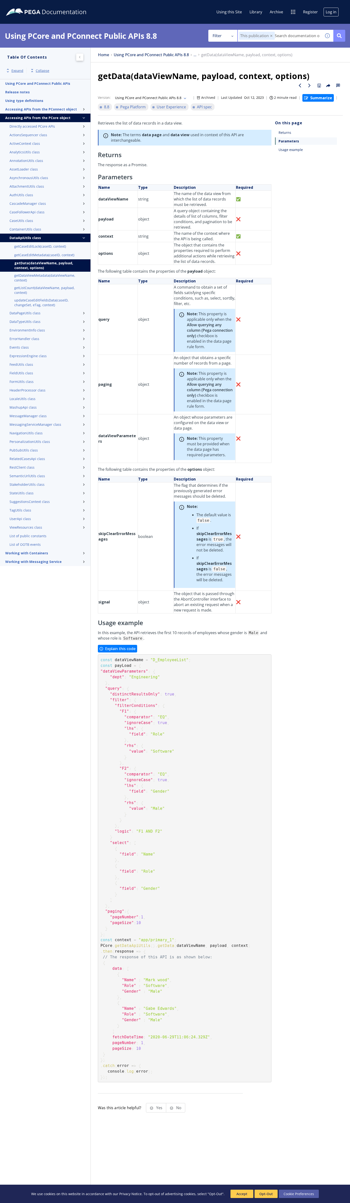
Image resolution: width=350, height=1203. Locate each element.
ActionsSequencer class (28, 135)
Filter (217, 35)
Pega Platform (133, 107)
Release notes (17, 92)
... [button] (195, 55)
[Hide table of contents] (79, 57)
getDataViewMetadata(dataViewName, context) (44, 277)
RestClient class (22, 467)
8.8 (106, 107)
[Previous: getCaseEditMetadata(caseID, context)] (300, 85)
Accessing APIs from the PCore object (37, 117)
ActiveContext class (25, 143)
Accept (241, 1194)
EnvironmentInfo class (27, 330)
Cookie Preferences (299, 1194)
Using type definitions (24, 100)
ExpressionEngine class (28, 356)
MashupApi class (23, 407)
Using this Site (229, 12)
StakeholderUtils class (27, 484)
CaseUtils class (21, 220)
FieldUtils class (21, 373)
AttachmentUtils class (27, 186)
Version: (104, 97)
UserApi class (20, 518)
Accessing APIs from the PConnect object (41, 109)
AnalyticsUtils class (25, 152)
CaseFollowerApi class (27, 212)
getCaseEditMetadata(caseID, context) (44, 255)
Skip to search (57, 5)
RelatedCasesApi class (27, 458)
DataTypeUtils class (25, 321)
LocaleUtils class (22, 398)
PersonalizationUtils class (30, 441)
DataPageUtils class (25, 313)
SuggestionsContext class (30, 501)
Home (103, 55)
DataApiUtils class (25, 238)
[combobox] (279, 36)
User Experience (171, 107)
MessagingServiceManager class (35, 424)
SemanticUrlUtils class (27, 476)
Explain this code (120, 648)
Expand (17, 70)
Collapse (42, 70)
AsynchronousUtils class (29, 177)
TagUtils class (20, 510)
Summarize (321, 97)
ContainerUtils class (25, 229)
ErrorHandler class (24, 338)
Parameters (289, 141)
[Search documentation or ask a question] (339, 36)
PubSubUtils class (24, 450)
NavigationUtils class (26, 433)
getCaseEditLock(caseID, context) (40, 246)
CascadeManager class (28, 203)
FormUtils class (22, 381)
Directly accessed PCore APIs (32, 126)
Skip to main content (21, 5)
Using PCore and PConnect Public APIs (37, 83)
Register (310, 12)
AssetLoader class (24, 169)
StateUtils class (22, 493)
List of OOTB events (25, 544)
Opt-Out (266, 1194)
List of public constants (28, 536)
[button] (271, 36)
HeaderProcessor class (27, 390)
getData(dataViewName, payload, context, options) (43, 265)
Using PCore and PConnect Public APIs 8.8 (151, 55)
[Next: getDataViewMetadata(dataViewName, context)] (309, 85)
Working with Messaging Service (33, 561)
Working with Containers (26, 553)
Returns (285, 132)
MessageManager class (28, 416)
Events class (19, 347)
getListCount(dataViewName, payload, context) (44, 290)
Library (256, 12)
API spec (204, 107)
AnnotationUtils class (26, 160)
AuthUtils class (21, 195)
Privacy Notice (130, 1194)
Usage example (291, 149)
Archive (276, 12)
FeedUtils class (21, 364)
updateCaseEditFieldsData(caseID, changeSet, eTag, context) (41, 302)
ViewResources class (26, 527)
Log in (331, 12)
